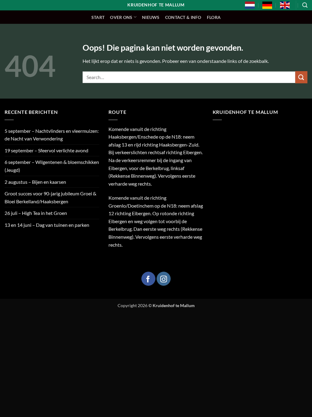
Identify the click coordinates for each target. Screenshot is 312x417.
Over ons (121, 17)
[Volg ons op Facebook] (148, 279)
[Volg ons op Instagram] (164, 279)
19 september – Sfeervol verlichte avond (46, 150)
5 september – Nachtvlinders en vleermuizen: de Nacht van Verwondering (52, 135)
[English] (285, 5)
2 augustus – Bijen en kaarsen (35, 182)
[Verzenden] (301, 77)
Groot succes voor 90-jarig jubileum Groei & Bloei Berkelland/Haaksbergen (50, 197)
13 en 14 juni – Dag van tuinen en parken (47, 225)
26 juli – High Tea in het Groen (36, 213)
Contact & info (183, 17)
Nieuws (151, 17)
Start (98, 17)
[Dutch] (250, 5)
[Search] (304, 5)
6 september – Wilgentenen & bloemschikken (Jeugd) (52, 166)
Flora (214, 17)
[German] (267, 5)
